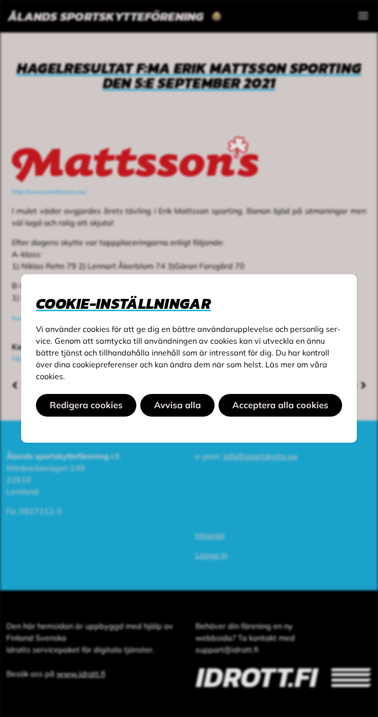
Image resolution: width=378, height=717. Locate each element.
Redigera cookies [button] (86, 405)
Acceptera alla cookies (280, 405)
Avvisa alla (177, 405)
